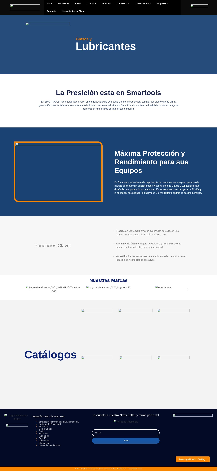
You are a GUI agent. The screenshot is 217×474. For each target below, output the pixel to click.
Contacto (51, 11)
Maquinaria (162, 4)
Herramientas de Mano (73, 11)
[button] (29, 289)
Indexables (63, 4)
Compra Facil (45, 429)
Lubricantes (123, 4)
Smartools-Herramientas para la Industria (59, 421)
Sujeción (106, 4)
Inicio (49, 4)
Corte (78, 4)
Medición (91, 4)
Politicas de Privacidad (50, 424)
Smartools (44, 426)
